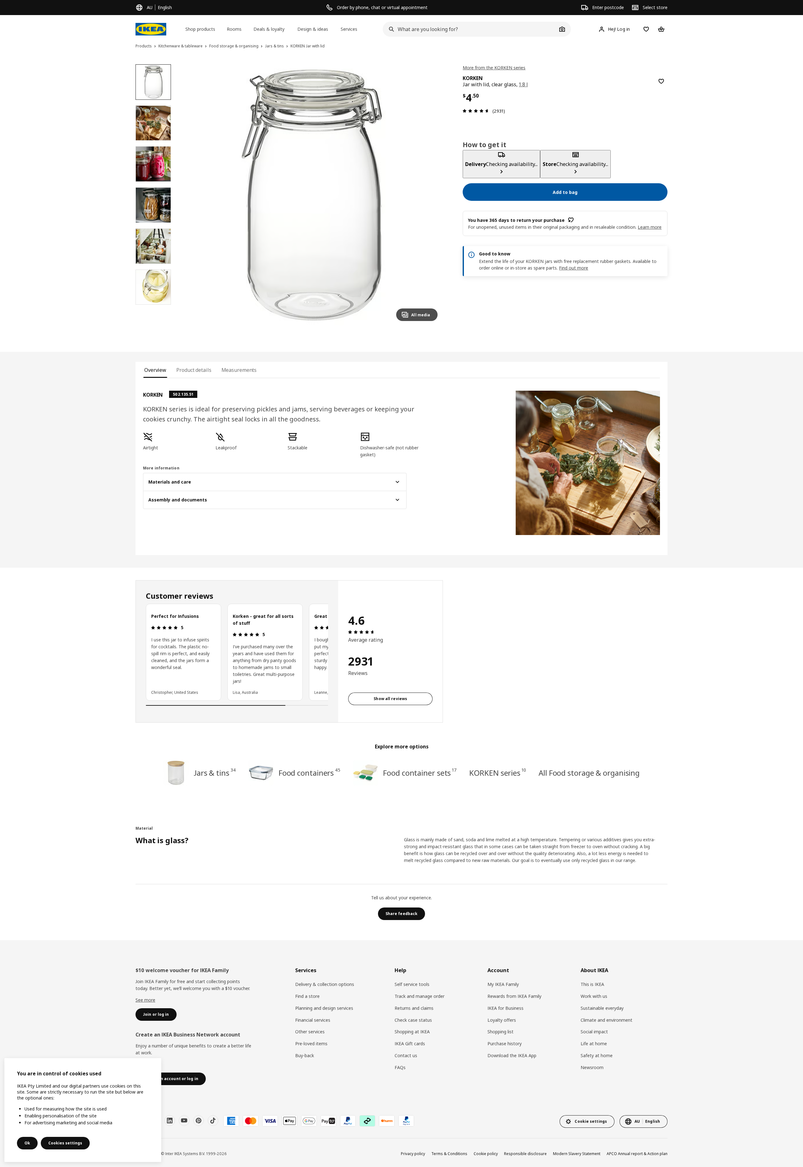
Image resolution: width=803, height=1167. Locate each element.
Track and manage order (419, 996)
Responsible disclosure (525, 1153)
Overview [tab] (155, 370)
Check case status (413, 1020)
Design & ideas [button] (312, 29)
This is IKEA (592, 984)
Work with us (594, 996)
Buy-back (304, 1055)
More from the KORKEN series (494, 68)
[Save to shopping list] (661, 81)
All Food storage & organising (589, 773)
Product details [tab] (193, 370)
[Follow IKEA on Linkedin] (169, 1120)
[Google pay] (309, 1121)
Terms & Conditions (449, 1153)
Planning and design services (324, 1008)
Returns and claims (414, 1008)
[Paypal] (348, 1121)
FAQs (400, 1067)
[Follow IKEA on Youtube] (184, 1120)
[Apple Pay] (289, 1121)
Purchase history (504, 1044)
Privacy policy (413, 1153)
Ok (27, 1143)
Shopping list (500, 1032)
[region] (312, 195)
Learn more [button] (650, 227)
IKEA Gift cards (410, 1044)
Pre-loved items (311, 1044)
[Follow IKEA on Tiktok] (213, 1120)
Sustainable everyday (602, 1008)
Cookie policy (486, 1153)
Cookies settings (65, 1143)
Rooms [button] (234, 29)
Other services (310, 1032)
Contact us (406, 1055)
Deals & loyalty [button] (269, 29)
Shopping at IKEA (412, 1032)
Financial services (312, 1020)
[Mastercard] (250, 1121)
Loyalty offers (501, 1020)
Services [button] (349, 29)
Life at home (594, 1044)
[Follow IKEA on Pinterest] (198, 1120)
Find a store (307, 996)
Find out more (573, 268)
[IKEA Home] (151, 29)
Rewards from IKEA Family (514, 996)
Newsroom (592, 1067)
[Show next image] (430, 195)
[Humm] (387, 1121)
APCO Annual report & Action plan (637, 1153)
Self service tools (412, 984)
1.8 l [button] (523, 84)
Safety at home (597, 1055)
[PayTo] (328, 1121)
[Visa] (270, 1121)
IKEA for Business (505, 1008)
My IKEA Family (503, 984)
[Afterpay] (367, 1121)
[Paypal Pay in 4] (406, 1121)
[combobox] (470, 29)
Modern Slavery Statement (576, 1153)
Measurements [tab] (239, 370)
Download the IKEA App (511, 1055)
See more (145, 1000)
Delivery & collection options (324, 984)
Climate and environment (606, 1020)
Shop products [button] (200, 29)
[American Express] (231, 1121)
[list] (237, 652)
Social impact (594, 1032)
